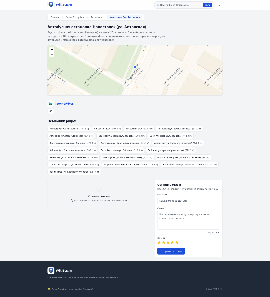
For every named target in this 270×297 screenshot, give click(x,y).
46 (51, 111)
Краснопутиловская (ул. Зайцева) (121, 135)
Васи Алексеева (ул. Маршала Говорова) (190, 164)
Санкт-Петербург (75, 17)
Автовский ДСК (107, 128)
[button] (135, 67)
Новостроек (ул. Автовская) (69, 128)
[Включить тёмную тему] (219, 5)
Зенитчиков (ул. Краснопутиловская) (74, 171)
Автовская (96, 17)
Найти (207, 5)
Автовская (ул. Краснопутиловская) (125, 142)
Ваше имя (162, 194)
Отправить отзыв (171, 251)
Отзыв (160, 208)
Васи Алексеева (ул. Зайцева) (171, 135)
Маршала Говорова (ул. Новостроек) (74, 164)
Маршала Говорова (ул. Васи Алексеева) (183, 157)
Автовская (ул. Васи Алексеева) (179, 128)
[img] (135, 70)
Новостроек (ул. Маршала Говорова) (127, 157)
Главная (55, 17)
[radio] (159, 242)
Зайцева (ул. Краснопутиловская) (73, 150)
